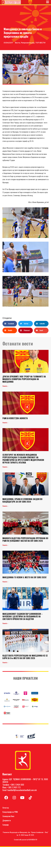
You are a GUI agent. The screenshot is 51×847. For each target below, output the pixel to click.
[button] (9, 323)
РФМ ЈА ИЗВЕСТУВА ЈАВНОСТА (15, 418)
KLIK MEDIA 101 (32, 839)
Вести (17, 43)
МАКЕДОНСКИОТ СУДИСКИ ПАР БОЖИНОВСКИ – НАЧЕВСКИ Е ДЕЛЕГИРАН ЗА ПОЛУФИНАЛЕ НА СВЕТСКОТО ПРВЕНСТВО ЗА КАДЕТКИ (22, 616)
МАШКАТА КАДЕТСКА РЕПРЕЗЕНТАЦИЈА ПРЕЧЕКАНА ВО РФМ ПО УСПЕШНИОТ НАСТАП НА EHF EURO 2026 (25, 539)
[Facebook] (6, 797)
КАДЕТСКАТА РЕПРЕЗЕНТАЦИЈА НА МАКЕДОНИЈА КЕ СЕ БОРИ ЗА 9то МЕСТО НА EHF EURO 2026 (25, 657)
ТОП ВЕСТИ (40, 43)
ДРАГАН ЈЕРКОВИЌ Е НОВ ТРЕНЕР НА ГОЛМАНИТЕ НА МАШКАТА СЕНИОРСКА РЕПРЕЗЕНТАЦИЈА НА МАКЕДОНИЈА (24, 379)
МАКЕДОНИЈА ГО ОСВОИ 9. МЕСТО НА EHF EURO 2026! (24, 577)
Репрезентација (27, 43)
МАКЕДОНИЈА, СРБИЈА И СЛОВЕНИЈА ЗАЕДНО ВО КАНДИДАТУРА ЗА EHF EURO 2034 (22, 500)
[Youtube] (22, 797)
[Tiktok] (30, 797)
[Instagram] (14, 797)
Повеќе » (5, 386)
